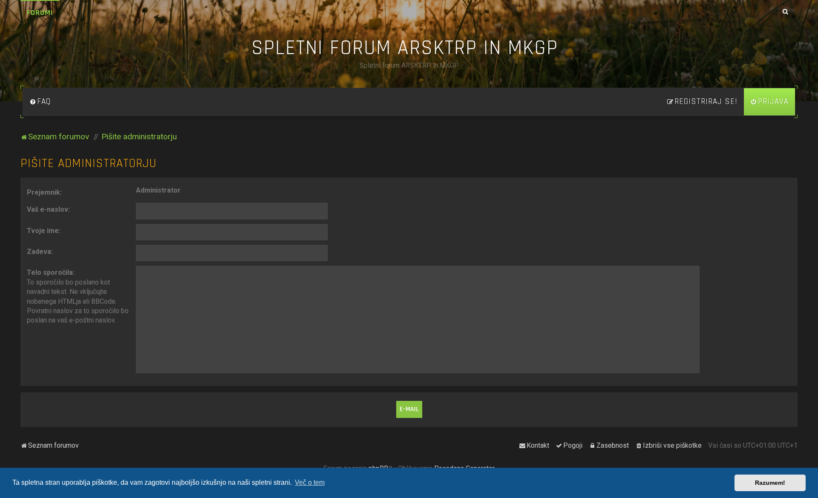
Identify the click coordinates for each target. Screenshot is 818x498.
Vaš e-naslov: (48, 209)
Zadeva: (40, 252)
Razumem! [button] (770, 482)
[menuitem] (40, 101)
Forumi (40, 12)
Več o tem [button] (310, 482)
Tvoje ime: (43, 231)
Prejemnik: (44, 192)
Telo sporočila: (51, 272)
